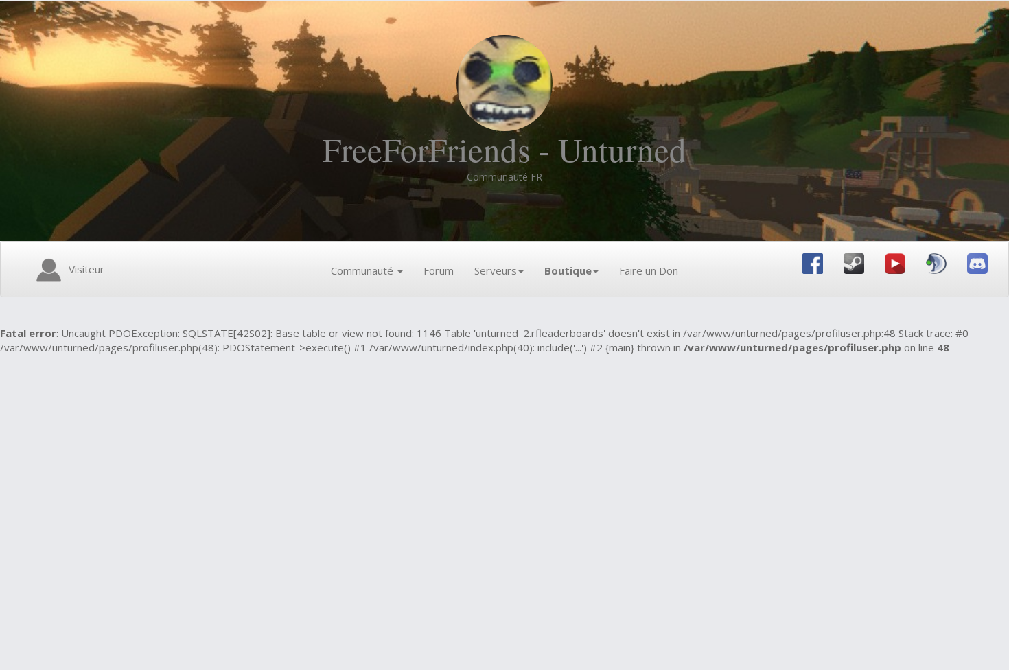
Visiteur (85, 269)
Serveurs (495, 270)
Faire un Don (648, 270)
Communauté (363, 270)
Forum (439, 270)
